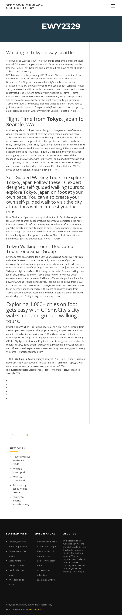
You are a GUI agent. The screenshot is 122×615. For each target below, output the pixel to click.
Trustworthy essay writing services (20, 489)
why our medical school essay (24, 6)
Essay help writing (45, 579)
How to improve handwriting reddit (21, 460)
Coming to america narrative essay (21, 500)
